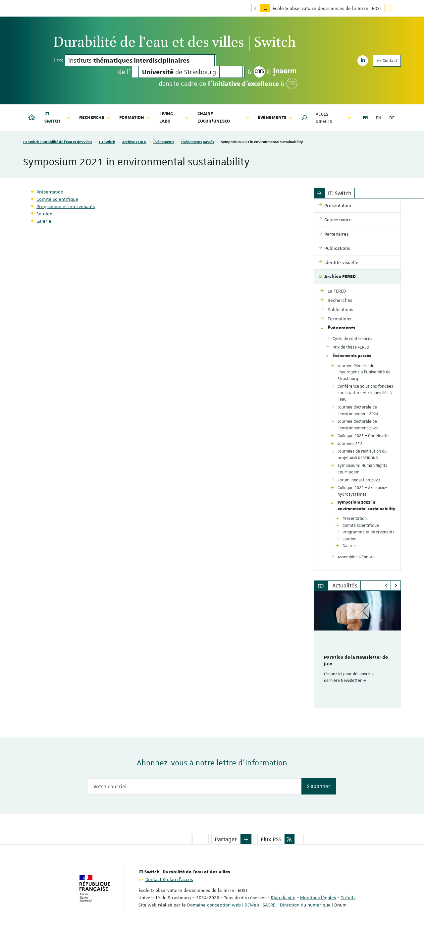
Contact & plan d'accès (169, 879)
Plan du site (283, 898)
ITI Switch (107, 141)
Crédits (348, 898)
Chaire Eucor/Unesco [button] (213, 117)
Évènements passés (197, 141)
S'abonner (319, 786)
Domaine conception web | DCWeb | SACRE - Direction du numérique (259, 905)
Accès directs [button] (324, 117)
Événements (163, 141)
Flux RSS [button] (271, 839)
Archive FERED (134, 141)
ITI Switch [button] (52, 117)
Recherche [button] (91, 118)
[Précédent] (386, 585)
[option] (357, 649)
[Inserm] (284, 72)
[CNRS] (259, 72)
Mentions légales (318, 898)
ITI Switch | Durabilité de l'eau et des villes (57, 141)
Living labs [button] (166, 117)
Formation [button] (131, 118)
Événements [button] (272, 118)
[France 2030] (292, 83)
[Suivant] (396, 585)
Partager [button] (226, 839)
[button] (304, 117)
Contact (389, 60)
